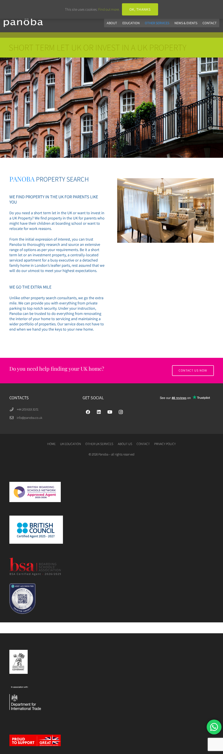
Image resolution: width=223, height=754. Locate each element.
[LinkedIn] (98, 412)
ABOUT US (125, 444)
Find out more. (109, 9)
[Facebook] (88, 412)
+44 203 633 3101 (28, 409)
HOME (51, 444)
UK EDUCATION (70, 444)
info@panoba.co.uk (29, 417)
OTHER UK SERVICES (99, 444)
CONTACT (143, 444)
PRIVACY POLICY (165, 444)
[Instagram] (120, 412)
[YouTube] (109, 412)
